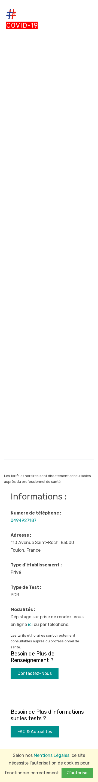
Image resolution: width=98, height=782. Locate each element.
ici (30, 624)
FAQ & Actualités (34, 731)
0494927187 (23, 520)
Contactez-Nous (34, 673)
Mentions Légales (51, 755)
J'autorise (77, 772)
